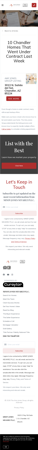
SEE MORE (13, 99)
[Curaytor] (13, 287)
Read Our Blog (8, 310)
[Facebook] (4, 274)
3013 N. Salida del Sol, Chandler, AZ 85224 (14, 89)
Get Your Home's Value (11, 306)
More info (6, 441)
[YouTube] (8, 274)
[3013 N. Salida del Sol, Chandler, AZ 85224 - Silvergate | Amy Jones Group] (31, 78)
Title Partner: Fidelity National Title (16, 332)
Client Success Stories (11, 303)
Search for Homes (10, 295)
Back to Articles (11, 31)
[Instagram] (12, 274)
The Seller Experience (11, 317)
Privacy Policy (19, 408)
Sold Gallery (7, 329)
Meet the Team (8, 299)
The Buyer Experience (11, 314)
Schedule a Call (8, 321)
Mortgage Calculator (10, 325)
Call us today (6, 129)
